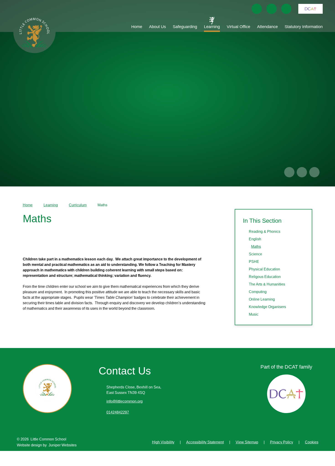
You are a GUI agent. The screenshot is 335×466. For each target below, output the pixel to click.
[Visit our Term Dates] (271, 9)
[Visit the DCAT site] (310, 9)
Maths (102, 205)
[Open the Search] (286, 9)
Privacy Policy (281, 442)
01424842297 (117, 412)
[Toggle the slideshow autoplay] (314, 172)
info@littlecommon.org (124, 401)
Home (28, 205)
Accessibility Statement (205, 442)
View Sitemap (247, 442)
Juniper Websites (63, 445)
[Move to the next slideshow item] (302, 172)
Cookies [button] (311, 442)
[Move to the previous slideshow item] (289, 172)
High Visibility (163, 442)
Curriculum (78, 205)
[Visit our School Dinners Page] (257, 9)
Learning (51, 205)
